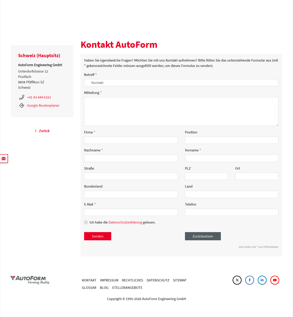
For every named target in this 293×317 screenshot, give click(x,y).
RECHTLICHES (132, 280)
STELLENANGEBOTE (127, 287)
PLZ (188, 168)
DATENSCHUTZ (158, 280)
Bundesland (93, 186)
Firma (89, 132)
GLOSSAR (89, 287)
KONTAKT (89, 280)
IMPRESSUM (109, 280)
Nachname (93, 150)
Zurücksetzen (203, 236)
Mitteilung (93, 92)
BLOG (104, 287)
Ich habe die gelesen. (122, 222)
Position (191, 132)
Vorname (193, 150)
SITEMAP (179, 280)
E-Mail (90, 204)
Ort (237, 168)
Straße (89, 168)
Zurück (43, 130)
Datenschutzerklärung (125, 222)
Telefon (190, 204)
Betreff (90, 74)
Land (189, 186)
